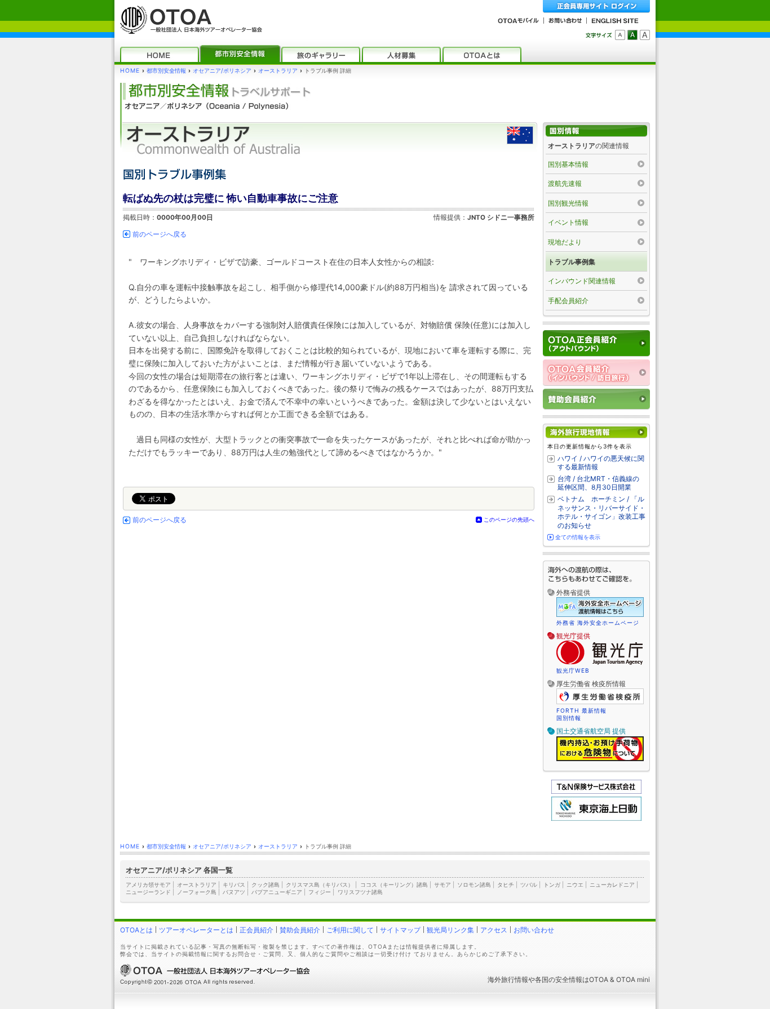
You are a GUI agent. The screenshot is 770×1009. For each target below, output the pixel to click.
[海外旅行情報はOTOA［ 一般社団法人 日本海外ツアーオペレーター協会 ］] (188, 28)
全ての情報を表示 (577, 537)
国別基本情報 (568, 164)
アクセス (493, 930)
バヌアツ (234, 891)
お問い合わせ (534, 930)
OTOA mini (633, 979)
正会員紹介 (256, 930)
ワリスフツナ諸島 (360, 891)
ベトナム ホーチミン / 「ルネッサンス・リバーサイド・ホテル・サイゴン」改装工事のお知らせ (601, 512)
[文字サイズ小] (620, 35)
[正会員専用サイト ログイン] (596, 6)
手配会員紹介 (568, 300)
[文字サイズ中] (632, 35)
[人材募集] (401, 54)
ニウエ (575, 884)
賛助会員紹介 (300, 930)
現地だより (565, 242)
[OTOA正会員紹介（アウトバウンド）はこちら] (596, 343)
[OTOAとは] (481, 54)
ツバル (528, 884)
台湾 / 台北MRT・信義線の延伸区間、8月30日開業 (598, 483)
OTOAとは (136, 930)
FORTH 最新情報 (581, 710)
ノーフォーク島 (196, 891)
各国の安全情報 (558, 979)
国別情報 (568, 717)
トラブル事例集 (571, 261)
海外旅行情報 (508, 979)
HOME (130, 70)
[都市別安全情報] (240, 54)
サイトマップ (400, 930)
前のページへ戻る (159, 234)
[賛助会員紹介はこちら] (596, 399)
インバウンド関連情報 (582, 281)
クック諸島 (265, 884)
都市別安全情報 (166, 70)
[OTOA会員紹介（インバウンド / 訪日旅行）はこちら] (596, 372)
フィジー (319, 891)
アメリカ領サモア (148, 884)
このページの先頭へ (509, 519)
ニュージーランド (148, 891)
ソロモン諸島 (474, 884)
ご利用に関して (350, 930)
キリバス (234, 884)
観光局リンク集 (450, 930)
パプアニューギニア (276, 891)
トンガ (551, 884)
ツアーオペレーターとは (196, 930)
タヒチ (505, 884)
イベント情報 (568, 222)
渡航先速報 (565, 183)
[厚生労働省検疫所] (600, 702)
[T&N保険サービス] (596, 791)
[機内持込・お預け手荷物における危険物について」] (600, 759)
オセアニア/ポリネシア (222, 70)
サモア (442, 884)
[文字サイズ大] (645, 35)
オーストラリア (278, 70)
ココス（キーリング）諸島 (394, 884)
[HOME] (159, 54)
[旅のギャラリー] (320, 54)
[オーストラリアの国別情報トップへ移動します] (596, 131)
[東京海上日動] (596, 818)
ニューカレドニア (612, 884)
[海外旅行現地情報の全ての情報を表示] (596, 432)
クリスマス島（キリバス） (319, 884)
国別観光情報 (568, 203)
